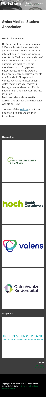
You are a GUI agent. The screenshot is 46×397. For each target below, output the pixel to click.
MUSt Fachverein (11, 3)
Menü (40, 3)
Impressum (39, 365)
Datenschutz (39, 367)
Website (24, 109)
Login (29, 3)
